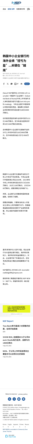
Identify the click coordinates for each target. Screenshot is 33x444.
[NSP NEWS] (16, 3)
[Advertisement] (16, 157)
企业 (4, 9)
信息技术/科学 (21, 9)
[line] (15, 84)
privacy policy (22, 394)
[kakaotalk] (11, 84)
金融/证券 (11, 9)
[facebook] (4, 84)
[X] (8, 84)
